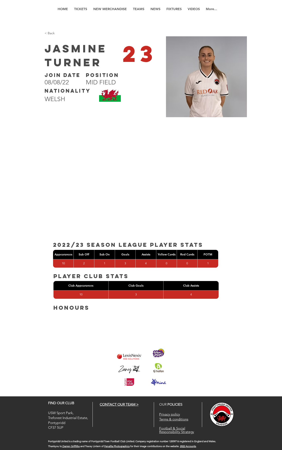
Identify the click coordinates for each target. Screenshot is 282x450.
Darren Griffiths (71, 446)
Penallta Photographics (117, 446)
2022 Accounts (188, 446)
